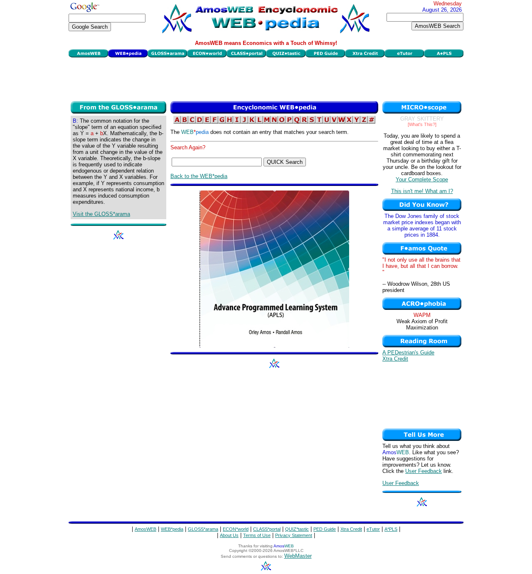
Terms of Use (257, 535)
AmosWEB (145, 529)
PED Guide (324, 529)
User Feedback (423, 471)
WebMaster (298, 556)
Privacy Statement (293, 535)
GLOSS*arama (203, 529)
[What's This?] (422, 124)
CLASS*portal (267, 529)
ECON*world (236, 529)
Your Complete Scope (422, 179)
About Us (229, 535)
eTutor (373, 529)
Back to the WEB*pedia (198, 176)
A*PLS (390, 529)
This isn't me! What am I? (422, 191)
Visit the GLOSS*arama (101, 214)
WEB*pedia (172, 529)
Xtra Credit (395, 359)
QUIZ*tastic (297, 529)
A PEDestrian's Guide (408, 352)
